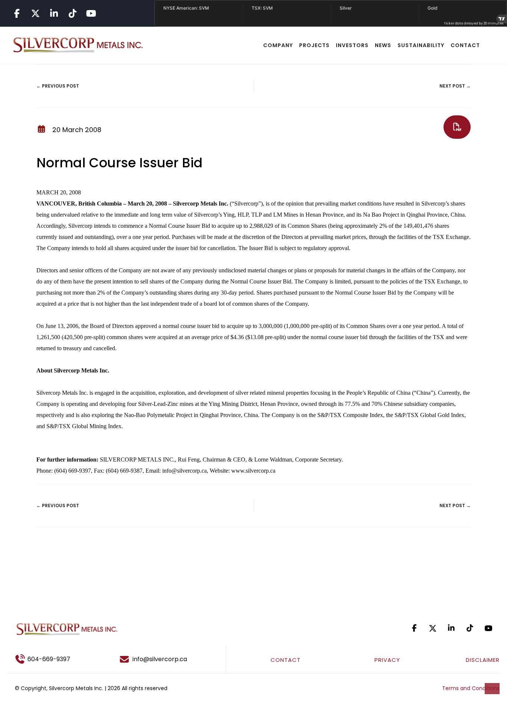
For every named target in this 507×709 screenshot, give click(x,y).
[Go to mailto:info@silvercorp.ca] (169, 659)
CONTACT (465, 45)
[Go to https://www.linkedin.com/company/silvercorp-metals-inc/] (53, 13)
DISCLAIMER (483, 660)
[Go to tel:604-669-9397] (57, 659)
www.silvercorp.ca (253, 470)
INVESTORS (352, 45)
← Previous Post (57, 86)
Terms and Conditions (471, 688)
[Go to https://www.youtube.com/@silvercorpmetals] (91, 13)
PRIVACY (387, 660)
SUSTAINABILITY (421, 45)
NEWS (383, 45)
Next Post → (455, 86)
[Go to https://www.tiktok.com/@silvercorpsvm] (72, 13)
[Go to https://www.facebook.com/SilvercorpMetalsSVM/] (16, 13)
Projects (314, 45)
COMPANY (278, 45)
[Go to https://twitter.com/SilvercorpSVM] (432, 628)
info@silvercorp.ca (184, 470)
